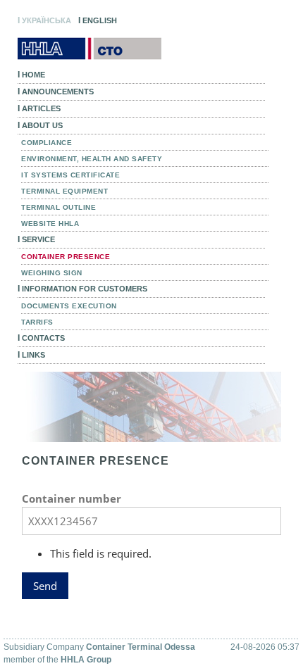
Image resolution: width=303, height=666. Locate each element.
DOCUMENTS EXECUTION (69, 306)
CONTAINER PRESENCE (65, 256)
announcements (56, 91)
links (31, 355)
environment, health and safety (91, 159)
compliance (46, 142)
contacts (41, 338)
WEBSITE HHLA (50, 223)
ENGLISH (97, 20)
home (31, 74)
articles (39, 108)
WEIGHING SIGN (51, 273)
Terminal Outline (58, 207)
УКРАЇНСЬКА (44, 20)
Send (45, 586)
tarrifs (37, 322)
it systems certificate (70, 175)
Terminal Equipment (64, 191)
